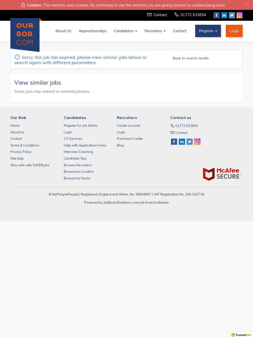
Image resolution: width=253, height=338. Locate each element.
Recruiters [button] (154, 30)
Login (234, 30)
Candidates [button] (124, 30)
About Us (63, 30)
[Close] (247, 5)
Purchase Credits (130, 139)
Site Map (17, 158)
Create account (128, 125)
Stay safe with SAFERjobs (29, 165)
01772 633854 (193, 14)
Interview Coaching (78, 152)
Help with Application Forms (85, 145)
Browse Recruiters (78, 165)
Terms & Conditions (25, 145)
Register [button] (207, 30)
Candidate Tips (75, 158)
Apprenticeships (92, 30)
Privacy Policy (21, 152)
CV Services (73, 139)
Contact (160, 14)
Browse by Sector (77, 178)
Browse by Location (79, 171)
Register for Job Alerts (80, 125)
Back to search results (191, 58)
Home (15, 125)
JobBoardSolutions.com (121, 202)
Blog (120, 145)
